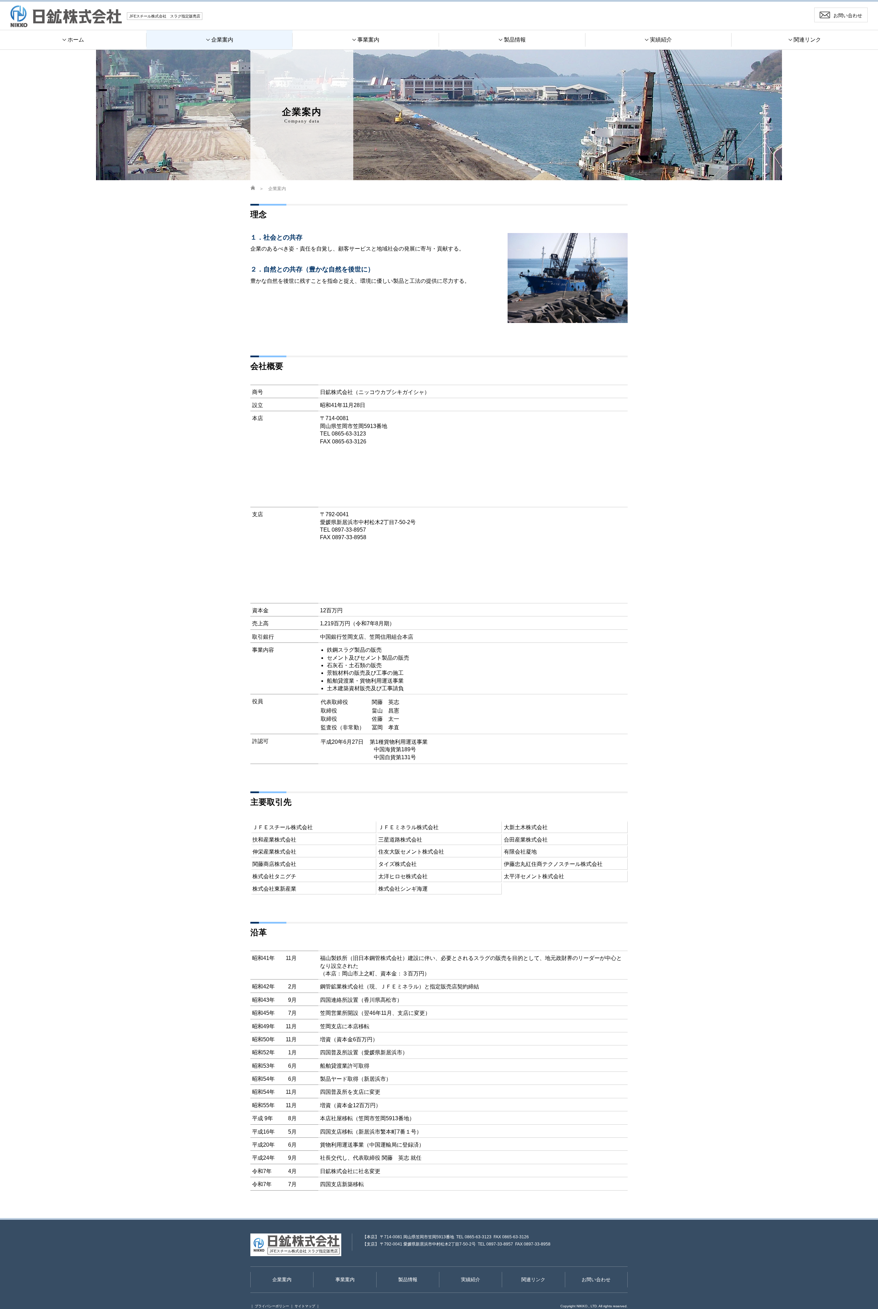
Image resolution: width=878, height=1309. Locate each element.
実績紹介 (470, 1279)
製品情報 (407, 1279)
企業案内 (277, 188)
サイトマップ (305, 1306)
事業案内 (345, 1279)
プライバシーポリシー (272, 1306)
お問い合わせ (596, 1279)
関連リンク (533, 1279)
